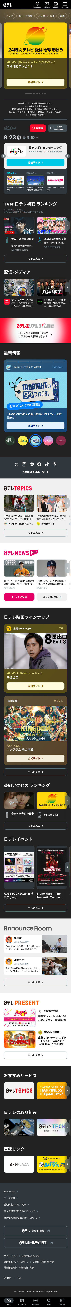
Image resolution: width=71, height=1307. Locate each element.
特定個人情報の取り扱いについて (20, 1217)
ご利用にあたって (30, 1255)
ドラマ (9, 16)
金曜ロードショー (22, 628)
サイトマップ (10, 1255)
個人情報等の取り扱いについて (19, 1211)
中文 (19, 1277)
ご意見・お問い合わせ (43, 1261)
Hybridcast (9, 1191)
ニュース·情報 (25, 16)
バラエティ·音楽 (46, 16)
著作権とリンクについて (16, 1261)
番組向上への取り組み (15, 1204)
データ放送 (9, 1198)
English (7, 1277)
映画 (62, 16)
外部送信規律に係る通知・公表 (19, 1267)
